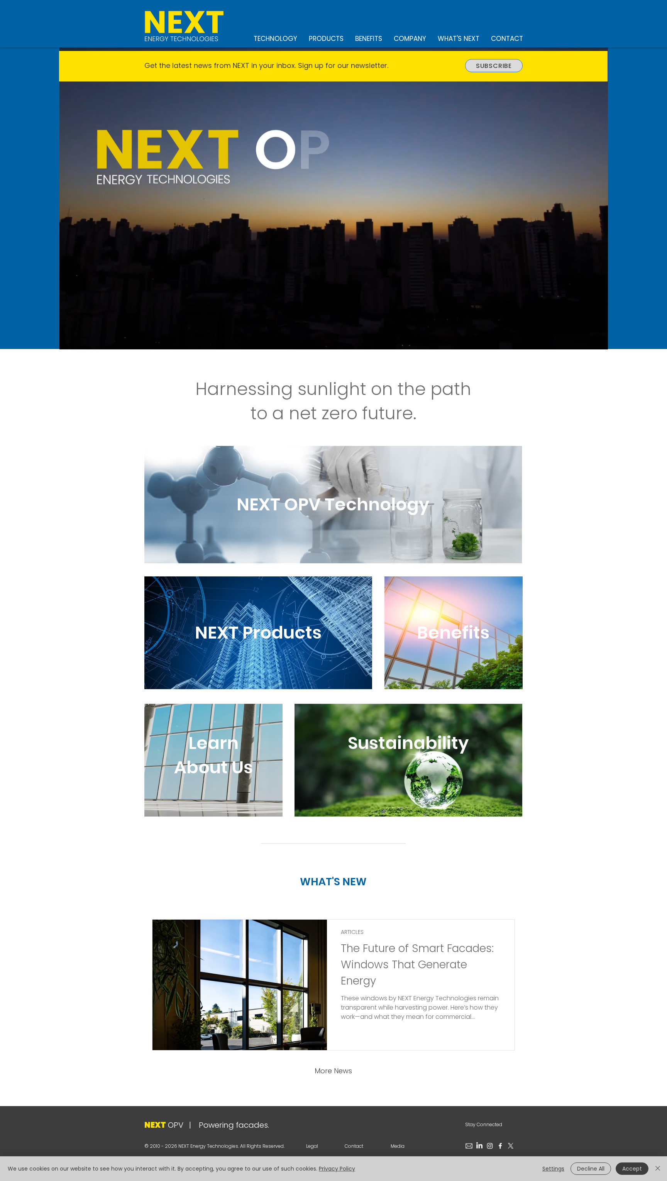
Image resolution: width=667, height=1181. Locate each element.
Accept (632, 1169)
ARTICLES (352, 932)
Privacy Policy (337, 1169)
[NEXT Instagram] (490, 1146)
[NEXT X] (511, 1146)
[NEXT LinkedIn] (479, 1146)
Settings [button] (553, 1169)
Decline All (590, 1169)
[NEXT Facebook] (500, 1146)
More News (333, 1071)
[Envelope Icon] (469, 1146)
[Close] (657, 1168)
